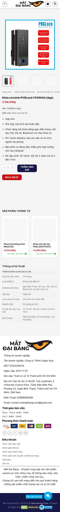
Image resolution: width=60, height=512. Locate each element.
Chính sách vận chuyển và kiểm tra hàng (20, 456)
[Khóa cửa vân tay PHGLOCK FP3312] (44, 229)
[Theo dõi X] (15, 433)
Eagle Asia (15, 507)
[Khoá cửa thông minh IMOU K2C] (15, 229)
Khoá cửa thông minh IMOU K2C (14, 245)
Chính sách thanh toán (12, 452)
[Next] (55, 45)
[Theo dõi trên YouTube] (25, 433)
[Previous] (5, 45)
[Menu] (4, 4)
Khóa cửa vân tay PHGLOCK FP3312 (42, 245)
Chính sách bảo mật (11, 444)
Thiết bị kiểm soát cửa (24, 92)
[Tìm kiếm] (55, 4)
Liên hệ (5, 463)
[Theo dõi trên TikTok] (10, 433)
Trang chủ (6, 92)
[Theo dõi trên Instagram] (4, 433)
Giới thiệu (6, 459)
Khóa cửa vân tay (19, 113)
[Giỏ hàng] (47, 4)
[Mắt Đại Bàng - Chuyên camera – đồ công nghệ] (30, 4)
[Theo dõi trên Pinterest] (20, 433)
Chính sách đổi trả (10, 448)
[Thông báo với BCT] (45, 507)
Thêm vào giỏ (27, 168)
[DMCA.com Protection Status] (30, 507)
